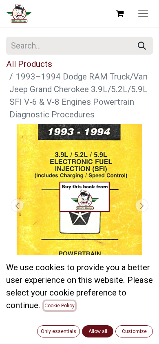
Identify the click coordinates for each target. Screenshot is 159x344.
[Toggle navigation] (143, 13)
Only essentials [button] (58, 331)
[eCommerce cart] (120, 13)
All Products (29, 64)
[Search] (142, 46)
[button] (17, 205)
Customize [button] (134, 331)
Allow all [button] (97, 331)
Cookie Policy (59, 306)
